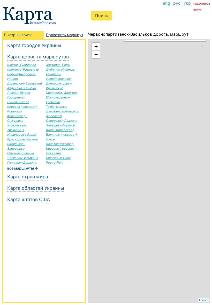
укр (187, 3)
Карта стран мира (27, 176)
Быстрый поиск (18, 35)
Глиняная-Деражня (22, 162)
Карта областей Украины (35, 188)
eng (166, 3)
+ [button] (96, 46)
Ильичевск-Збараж (22, 134)
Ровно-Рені (54, 162)
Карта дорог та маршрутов (38, 56)
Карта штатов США (28, 199)
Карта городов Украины (34, 45)
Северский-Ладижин (62, 121)
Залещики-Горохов (60, 125)
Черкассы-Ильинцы (22, 158)
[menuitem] (166, 6)
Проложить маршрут (64, 35)
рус (176, 3)
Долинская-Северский (24, 83)
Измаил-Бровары (20, 153)
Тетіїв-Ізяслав (56, 107)
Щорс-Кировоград (60, 130)
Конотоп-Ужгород (60, 144)
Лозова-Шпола (18, 93)
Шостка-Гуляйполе (21, 65)
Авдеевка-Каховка (21, 88)
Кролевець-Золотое (61, 93)
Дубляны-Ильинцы (60, 69)
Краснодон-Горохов (22, 139)
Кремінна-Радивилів (23, 69)
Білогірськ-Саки (58, 158)
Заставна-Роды (58, 65)
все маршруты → (22, 168)
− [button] (96, 54)
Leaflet (203, 300)
